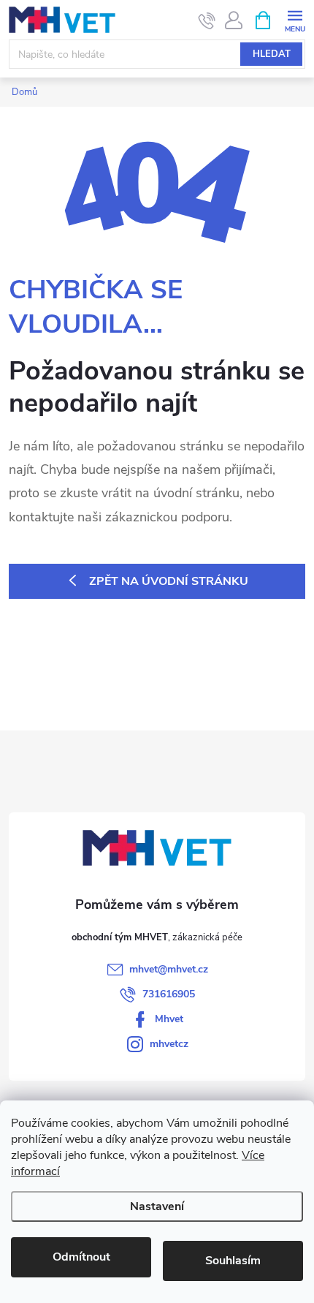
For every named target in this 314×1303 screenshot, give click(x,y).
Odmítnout (81, 1257)
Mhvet (169, 1019)
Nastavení (157, 1206)
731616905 (168, 994)
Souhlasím (233, 1261)
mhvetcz (169, 1044)
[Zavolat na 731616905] (207, 20)
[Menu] (294, 19)
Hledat (272, 54)
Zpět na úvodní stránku (168, 581)
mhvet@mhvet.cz (168, 969)
